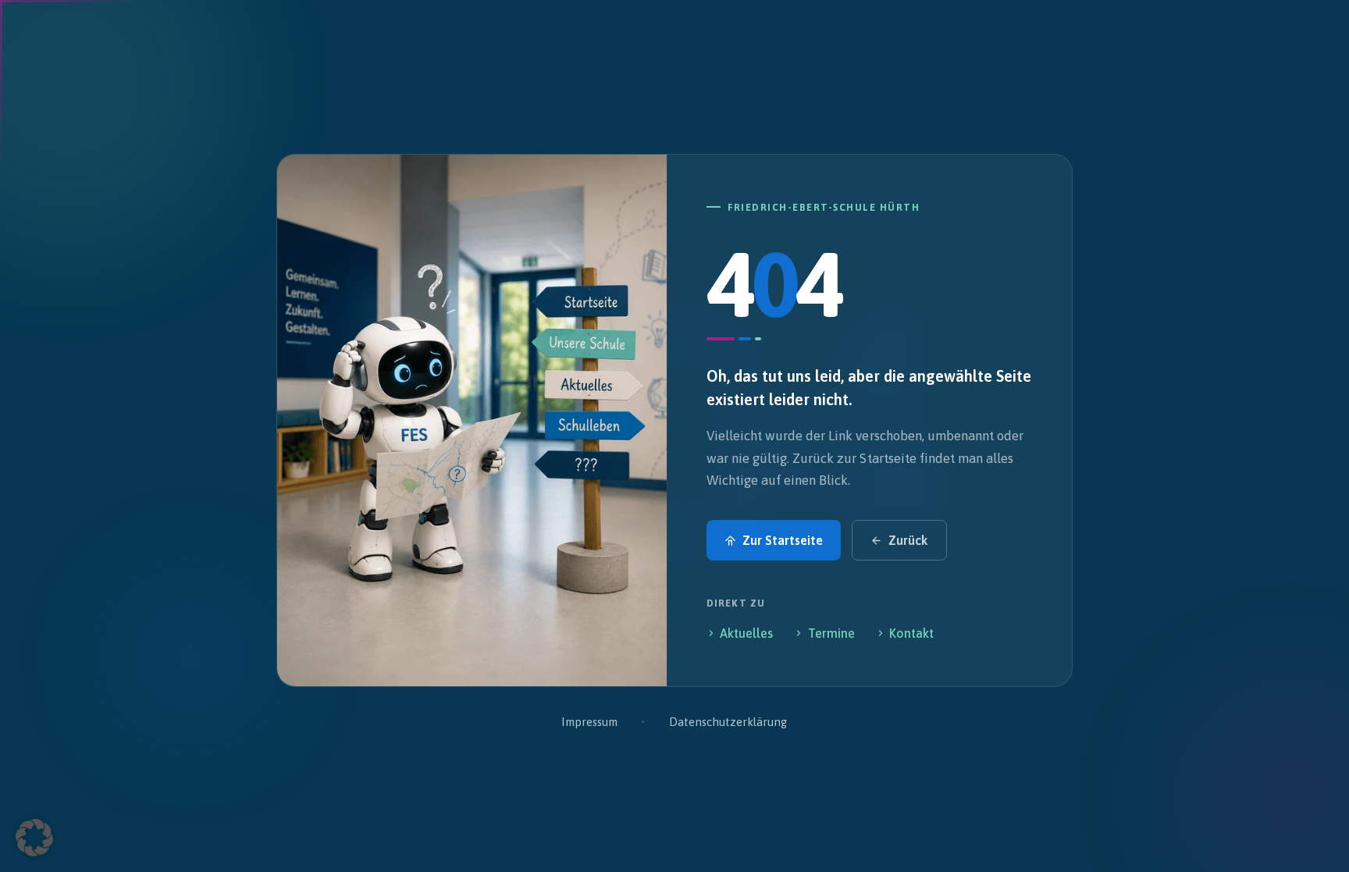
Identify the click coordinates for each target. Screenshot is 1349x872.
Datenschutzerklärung (728, 721)
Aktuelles (746, 633)
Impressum (589, 721)
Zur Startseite (782, 540)
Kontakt (911, 633)
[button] (34, 837)
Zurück (907, 540)
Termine (831, 633)
